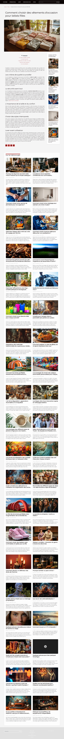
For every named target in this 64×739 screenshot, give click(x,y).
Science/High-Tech (27, 2)
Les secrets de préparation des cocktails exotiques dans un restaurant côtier (18, 458)
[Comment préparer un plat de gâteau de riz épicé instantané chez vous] (45, 335)
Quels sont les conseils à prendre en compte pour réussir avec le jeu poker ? (18, 656)
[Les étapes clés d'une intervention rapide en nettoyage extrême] (45, 392)
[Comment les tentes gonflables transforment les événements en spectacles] (18, 364)
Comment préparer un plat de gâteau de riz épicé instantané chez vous (45, 345)
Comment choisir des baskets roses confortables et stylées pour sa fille (17, 543)
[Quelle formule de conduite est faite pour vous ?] (45, 279)
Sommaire (25, 56)
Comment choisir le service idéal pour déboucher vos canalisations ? (44, 232)
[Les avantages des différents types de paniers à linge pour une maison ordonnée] (18, 420)
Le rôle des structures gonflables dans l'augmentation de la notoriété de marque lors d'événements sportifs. (17, 515)
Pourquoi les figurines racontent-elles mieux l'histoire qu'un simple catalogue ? (53, 72)
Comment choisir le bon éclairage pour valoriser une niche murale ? (53, 123)
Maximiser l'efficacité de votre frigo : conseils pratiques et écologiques (17, 288)
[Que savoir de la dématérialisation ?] (45, 590)
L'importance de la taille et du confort (24, 60)
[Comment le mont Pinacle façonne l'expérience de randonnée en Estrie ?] (45, 251)
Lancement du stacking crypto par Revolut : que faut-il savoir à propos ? (17, 684)
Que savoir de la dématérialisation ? (44, 599)
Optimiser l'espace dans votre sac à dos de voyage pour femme (53, 140)
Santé (19, 2)
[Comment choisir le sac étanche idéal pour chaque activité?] (18, 307)
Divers (34, 2)
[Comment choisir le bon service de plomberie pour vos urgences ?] (53, 99)
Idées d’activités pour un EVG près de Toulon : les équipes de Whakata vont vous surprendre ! (44, 431)
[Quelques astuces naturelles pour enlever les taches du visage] (18, 618)
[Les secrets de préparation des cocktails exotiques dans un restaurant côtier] (18, 448)
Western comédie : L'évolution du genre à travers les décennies (45, 543)
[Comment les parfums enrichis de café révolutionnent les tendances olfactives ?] (18, 251)
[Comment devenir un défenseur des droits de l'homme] (18, 561)
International (13, 2)
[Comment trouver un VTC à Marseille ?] (45, 618)
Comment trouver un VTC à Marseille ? (44, 627)
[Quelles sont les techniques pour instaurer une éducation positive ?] (45, 674)
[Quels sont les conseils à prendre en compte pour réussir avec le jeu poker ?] (18, 646)
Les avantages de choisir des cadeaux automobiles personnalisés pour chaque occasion (45, 374)
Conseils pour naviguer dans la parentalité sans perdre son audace (43, 317)
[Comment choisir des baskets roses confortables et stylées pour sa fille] (18, 533)
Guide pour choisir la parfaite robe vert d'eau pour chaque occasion (44, 458)
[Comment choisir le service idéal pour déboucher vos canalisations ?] (45, 222)
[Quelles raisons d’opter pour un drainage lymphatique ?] (18, 590)
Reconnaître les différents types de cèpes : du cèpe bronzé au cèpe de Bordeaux (45, 486)
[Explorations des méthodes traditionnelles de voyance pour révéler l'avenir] (18, 335)
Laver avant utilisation (24, 64)
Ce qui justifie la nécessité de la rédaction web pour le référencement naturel (17, 713)
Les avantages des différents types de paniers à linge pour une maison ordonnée (17, 431)
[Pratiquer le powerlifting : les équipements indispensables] (45, 703)
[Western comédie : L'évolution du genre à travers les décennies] (45, 533)
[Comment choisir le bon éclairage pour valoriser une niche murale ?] (53, 116)
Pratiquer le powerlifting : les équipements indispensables (41, 712)
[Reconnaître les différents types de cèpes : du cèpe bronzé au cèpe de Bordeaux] (45, 477)
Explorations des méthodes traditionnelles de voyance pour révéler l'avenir (18, 346)
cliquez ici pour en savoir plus (14, 100)
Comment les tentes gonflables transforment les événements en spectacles (16, 374)
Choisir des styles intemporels (24, 62)
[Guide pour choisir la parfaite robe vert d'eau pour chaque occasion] (45, 448)
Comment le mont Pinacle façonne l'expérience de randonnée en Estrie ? (44, 260)
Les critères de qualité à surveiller (24, 57)
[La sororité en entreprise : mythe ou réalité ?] (45, 505)
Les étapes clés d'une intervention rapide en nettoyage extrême (45, 401)
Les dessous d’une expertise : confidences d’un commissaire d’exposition (52, 90)
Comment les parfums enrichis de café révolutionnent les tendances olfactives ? (18, 260)
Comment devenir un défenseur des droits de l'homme (17, 571)
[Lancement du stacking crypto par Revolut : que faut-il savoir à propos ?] (18, 674)
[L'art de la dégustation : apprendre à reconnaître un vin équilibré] (18, 392)
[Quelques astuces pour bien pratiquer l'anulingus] (45, 646)
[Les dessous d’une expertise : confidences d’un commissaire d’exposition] (53, 81)
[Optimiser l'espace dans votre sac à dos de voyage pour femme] (53, 132)
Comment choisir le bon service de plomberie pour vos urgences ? (53, 107)
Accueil (5, 7)
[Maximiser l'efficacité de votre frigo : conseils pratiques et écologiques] (18, 279)
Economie (5, 2)
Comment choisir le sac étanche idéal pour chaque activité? (17, 317)
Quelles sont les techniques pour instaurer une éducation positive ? (43, 684)
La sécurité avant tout (24, 59)
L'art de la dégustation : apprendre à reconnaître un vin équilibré (17, 401)
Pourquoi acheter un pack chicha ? (43, 570)
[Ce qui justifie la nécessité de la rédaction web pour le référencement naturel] (18, 703)
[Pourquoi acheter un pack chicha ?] (45, 561)
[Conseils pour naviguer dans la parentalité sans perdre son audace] (45, 307)
